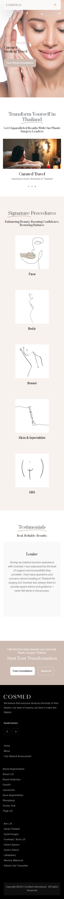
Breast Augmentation (13, 769)
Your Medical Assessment (17, 756)
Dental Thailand (12, 829)
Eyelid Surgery (11, 834)
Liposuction (9, 790)
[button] (28, 186)
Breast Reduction (12, 779)
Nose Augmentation (13, 795)
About (7, 751)
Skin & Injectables (32, 437)
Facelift (7, 784)
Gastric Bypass (11, 844)
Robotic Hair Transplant (16, 865)
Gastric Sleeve (11, 849)
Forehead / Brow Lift (14, 839)
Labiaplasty (10, 855)
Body (32, 328)
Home (7, 745)
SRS (32, 492)
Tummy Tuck (9, 805)
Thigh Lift (8, 811)
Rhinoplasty (9, 800)
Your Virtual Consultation (20, 62)
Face (32, 274)
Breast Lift (8, 774)
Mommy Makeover (13, 860)
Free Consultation (22, 671)
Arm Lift (8, 823)
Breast (32, 383)
